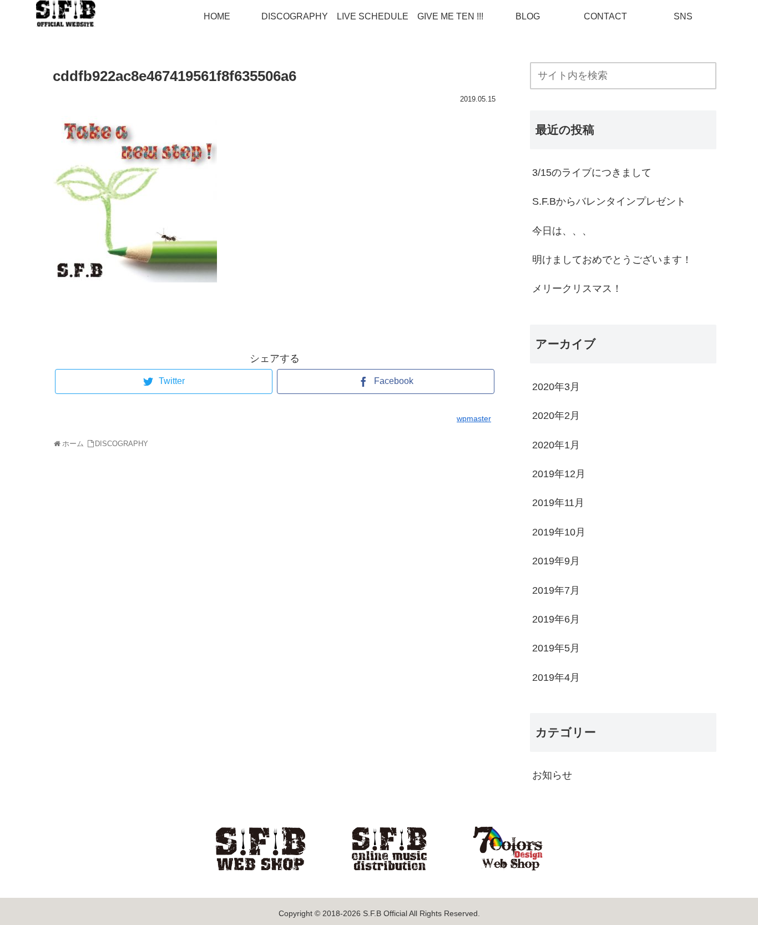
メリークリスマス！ (577, 288)
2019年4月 (556, 677)
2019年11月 (558, 502)
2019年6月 (556, 619)
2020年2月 (556, 415)
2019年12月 (558, 473)
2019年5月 (556, 648)
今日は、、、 (562, 230)
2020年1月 (556, 445)
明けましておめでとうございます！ (612, 259)
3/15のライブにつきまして (591, 172)
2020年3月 (556, 386)
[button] (711, 76)
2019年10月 (558, 532)
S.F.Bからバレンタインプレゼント (609, 201)
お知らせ (552, 775)
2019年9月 (556, 561)
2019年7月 (556, 590)
